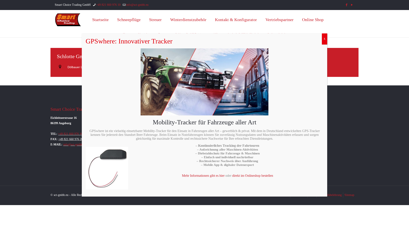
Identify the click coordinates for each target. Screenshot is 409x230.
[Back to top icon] (388, 221)
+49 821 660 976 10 (108, 4)
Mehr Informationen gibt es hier (203, 175)
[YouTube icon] (351, 5)
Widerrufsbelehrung (330, 195)
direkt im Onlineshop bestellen (252, 175)
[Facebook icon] (346, 5)
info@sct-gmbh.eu (137, 4)
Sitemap (349, 195)
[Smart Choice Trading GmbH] (68, 19)
